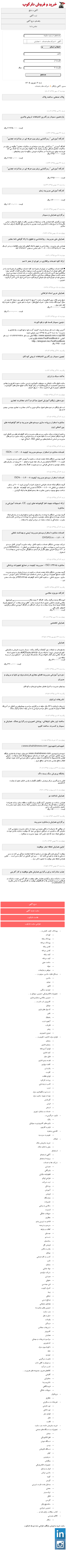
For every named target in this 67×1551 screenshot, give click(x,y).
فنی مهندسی (46, 1285)
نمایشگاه (47, 1198)
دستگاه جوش (45, 1442)
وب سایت (46, 1312)
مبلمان (48, 1041)
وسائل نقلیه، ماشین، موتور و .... (46, 974)
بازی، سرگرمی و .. (51, 1116)
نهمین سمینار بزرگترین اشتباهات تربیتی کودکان (43, 356)
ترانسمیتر (47, 1493)
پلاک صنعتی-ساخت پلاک (53, 97)
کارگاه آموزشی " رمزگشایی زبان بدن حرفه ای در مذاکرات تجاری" (35, 139)
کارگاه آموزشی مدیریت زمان (51, 191)
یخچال (48, 1018)
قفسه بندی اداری (44, 1061)
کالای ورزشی (53, 1516)
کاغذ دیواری (45, 1065)
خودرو (48, 1355)
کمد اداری (46, 1053)
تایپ (48, 1261)
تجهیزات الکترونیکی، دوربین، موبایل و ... (43, 994)
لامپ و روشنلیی (44, 1084)
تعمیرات (47, 1202)
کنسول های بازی (44, 1010)
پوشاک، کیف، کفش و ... (48, 931)
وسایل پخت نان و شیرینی (41, 1485)
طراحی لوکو (46, 1179)
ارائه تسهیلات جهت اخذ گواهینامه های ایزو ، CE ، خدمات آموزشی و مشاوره (35, 505)
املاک (55, 1139)
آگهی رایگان (56, 86)
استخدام (55, 1151)
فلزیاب (47, 1025)
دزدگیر (47, 1324)
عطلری (47, 1218)
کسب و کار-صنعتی (43, 1257)
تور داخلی (46, 1410)
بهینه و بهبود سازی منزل (41, 1096)
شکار (48, 1520)
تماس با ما (33, 27)
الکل (48, 1497)
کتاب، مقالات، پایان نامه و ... (47, 1512)
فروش (48, 1194)
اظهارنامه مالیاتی (44, 1175)
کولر (48, 1453)
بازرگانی (47, 1171)
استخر (48, 1108)
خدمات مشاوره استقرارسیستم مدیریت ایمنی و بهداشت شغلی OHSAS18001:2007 (37, 535)
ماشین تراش (45, 1473)
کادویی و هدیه (52, 1131)
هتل (49, 1418)
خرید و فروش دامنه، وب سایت (46, 1426)
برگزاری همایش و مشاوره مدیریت (49, 822)
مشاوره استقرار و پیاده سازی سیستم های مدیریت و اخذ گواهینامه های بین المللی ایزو (34, 425)
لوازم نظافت (46, 1076)
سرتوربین (46, 1457)
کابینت (48, 1073)
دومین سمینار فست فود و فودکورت (49, 322)
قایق (48, 986)
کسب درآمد (45, 1367)
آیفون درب (46, 1021)
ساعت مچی (46, 963)
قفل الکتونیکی (45, 1438)
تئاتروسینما (46, 1383)
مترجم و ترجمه (44, 1226)
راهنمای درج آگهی (33, 21)
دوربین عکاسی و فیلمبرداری (40, 998)
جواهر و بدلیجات (44, 970)
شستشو (47, 1237)
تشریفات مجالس (44, 1328)
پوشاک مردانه (45, 943)
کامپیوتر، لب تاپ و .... (42, 1002)
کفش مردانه (46, 951)
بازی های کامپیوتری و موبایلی (39, 1124)
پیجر (48, 1029)
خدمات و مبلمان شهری (42, 1112)
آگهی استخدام (45, 1155)
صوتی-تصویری (45, 1033)
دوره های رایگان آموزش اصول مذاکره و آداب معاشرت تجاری (37, 401)
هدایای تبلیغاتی (45, 1304)
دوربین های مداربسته (42, 1308)
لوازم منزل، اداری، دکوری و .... (46, 1037)
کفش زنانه (46, 947)
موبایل (48, 1006)
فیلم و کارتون (45, 1127)
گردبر (48, 1481)
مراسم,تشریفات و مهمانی (41, 1339)
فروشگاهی (46, 1387)
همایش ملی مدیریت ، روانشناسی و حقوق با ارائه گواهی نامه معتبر (36, 239)
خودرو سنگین (45, 990)
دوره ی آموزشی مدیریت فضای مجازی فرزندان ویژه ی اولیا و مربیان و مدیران (34, 677)
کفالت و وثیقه (45, 1230)
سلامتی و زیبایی (44, 1206)
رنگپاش (47, 1461)
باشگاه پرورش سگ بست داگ (51, 774)
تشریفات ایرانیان (56, 699)
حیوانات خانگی (45, 1214)
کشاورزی (46, 1343)
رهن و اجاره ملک (44, 1147)
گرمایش (47, 1100)
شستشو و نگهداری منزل (41, 1092)
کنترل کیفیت (45, 1288)
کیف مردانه (46, 959)
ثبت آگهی (33, 16)
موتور (48, 982)
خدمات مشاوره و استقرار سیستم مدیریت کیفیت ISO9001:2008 (35, 452)
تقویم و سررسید (44, 1135)
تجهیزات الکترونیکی (43, 1465)
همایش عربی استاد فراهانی (52, 293)
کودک (48, 935)
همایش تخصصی (57, 623)
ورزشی (47, 1167)
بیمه (49, 1292)
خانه (49, 1351)
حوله (48, 967)
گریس (48, 1500)
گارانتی (48, 1375)
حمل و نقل (46, 1316)
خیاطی (48, 1296)
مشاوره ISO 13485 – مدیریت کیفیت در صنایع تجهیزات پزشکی (35, 565)
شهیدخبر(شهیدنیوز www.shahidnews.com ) (42, 746)
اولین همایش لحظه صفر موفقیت (50, 847)
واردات (47, 1320)
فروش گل (46, 1245)
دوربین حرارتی (45, 1508)
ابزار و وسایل (45, 1469)
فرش (48, 1104)
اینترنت (47, 1210)
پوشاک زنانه (46, 939)
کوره (48, 1477)
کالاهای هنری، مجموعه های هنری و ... (36, 1371)
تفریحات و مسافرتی (50, 1402)
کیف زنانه (47, 955)
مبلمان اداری (45, 1045)
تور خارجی (46, 1406)
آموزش (47, 1190)
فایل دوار (47, 1057)
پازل (48, 1120)
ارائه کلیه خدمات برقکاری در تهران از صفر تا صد (43, 261)
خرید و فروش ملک (43, 1143)
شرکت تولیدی (45, 1273)
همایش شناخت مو (56, 796)
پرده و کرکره (45, 1080)
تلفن (48, 1014)
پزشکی (47, 1186)
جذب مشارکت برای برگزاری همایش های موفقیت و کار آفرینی (37, 872)
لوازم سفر (46, 1414)
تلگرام (48, 1398)
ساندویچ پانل (45, 1504)
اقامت (48, 1422)
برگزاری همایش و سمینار (53, 215)
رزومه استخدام (45, 1159)
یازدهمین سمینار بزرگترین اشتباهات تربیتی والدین (42, 117)
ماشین (48, 978)
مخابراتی (47, 1379)
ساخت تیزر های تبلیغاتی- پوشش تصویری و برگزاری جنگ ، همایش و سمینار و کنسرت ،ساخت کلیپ (34, 723)
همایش (61, 643)
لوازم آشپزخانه (45, 1049)
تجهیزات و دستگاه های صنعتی (47, 1430)
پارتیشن (47, 1069)
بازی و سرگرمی (44, 1359)
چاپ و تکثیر (45, 1249)
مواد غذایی (46, 1269)
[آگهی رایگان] (43, 8)
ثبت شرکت (46, 1182)
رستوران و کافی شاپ (42, 1363)
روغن (48, 1434)
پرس (48, 1445)
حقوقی (48, 1281)
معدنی (48, 1489)
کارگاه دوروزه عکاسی (54, 593)
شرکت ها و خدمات (42, 86)
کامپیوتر (47, 1332)
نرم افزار (54, 1394)
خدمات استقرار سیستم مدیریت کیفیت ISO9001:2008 (39, 478)
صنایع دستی (46, 1300)
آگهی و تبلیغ (33, 11)
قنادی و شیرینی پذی (43, 1222)
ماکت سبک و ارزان (55, 376)
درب (48, 1088)
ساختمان (47, 1241)
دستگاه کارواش (44, 1449)
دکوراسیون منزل (44, 1347)
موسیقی (47, 1233)
